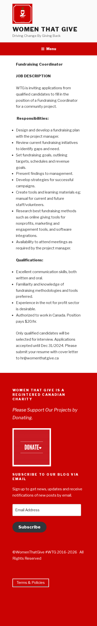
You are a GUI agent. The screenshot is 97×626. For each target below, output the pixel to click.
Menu (51, 49)
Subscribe (29, 526)
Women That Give (45, 29)
